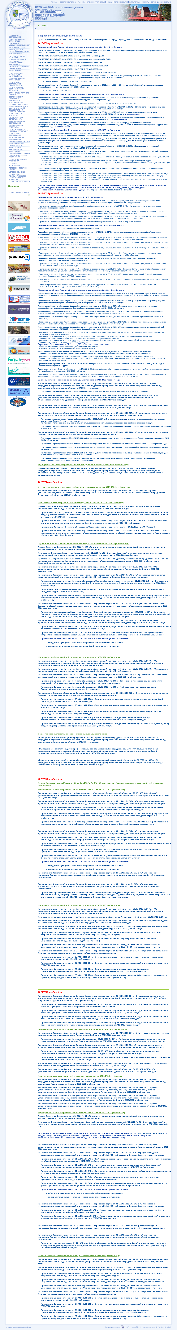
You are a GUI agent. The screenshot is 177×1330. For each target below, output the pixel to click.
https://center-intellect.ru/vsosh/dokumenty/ (111, 190)
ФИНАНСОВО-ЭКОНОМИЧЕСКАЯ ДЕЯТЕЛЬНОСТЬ (16, 117)
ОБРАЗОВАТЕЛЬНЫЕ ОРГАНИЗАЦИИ (17, 40)
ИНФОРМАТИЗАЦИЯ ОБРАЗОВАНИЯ (16, 138)
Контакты (145, 2)
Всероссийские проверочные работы (18, 103)
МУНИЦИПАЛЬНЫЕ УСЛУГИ (19, 141)
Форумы (109, 2)
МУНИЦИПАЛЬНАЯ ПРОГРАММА (16, 126)
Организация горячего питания (19, 93)
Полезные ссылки (121, 2)
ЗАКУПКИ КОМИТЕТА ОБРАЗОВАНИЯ (17, 122)
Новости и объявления (67, 2)
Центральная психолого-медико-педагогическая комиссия (18, 177)
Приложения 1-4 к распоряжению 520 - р (57, 91)
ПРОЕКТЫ (13, 163)
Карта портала (134, 2)
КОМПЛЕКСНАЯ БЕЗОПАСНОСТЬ (15, 148)
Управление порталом (148, 1327)
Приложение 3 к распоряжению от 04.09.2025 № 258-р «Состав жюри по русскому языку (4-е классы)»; (81, 178)
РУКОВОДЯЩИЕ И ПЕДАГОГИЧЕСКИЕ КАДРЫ (19, 50)
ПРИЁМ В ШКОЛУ (15, 71)
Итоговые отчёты (17, 47)
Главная (54, 2)
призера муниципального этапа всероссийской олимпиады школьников (83, 869)
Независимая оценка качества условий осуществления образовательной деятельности (18, 110)
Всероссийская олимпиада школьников (16, 98)
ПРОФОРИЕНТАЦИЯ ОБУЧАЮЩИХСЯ (16, 144)
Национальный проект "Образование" (19, 67)
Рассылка (81, 2)
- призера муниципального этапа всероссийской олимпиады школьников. (83, 1197)
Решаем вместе (15, 54)
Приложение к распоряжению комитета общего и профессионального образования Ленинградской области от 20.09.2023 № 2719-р (94, 392)
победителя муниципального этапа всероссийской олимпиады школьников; (68, 346)
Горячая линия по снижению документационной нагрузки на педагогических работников (17, 60)
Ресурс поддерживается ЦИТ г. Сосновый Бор (122, 1327)
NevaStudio (168, 1327)
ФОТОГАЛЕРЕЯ (14, 165)
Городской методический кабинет (19, 44)
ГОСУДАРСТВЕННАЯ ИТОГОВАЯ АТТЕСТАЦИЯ (18, 130)
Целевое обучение (17, 172)
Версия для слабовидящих (161, 2)
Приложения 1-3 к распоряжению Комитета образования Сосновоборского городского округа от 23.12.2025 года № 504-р (88, 103)
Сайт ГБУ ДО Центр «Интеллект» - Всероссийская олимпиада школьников (68, 229)
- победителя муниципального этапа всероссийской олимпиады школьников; (84, 1193)
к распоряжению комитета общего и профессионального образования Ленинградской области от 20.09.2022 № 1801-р (103, 917)
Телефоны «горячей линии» (18, 168)
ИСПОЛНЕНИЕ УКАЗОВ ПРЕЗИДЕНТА (18, 160)
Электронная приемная (19, 182)
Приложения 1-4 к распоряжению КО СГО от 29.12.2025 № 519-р (66, 81)
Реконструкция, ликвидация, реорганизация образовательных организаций (17, 76)
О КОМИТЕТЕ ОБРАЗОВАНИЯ (15, 36)
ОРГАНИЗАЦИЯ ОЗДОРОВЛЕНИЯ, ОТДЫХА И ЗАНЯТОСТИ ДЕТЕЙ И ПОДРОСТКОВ (19, 154)
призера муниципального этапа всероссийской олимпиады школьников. (66, 348)
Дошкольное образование (15, 134)
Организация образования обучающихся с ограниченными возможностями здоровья (16, 86)
